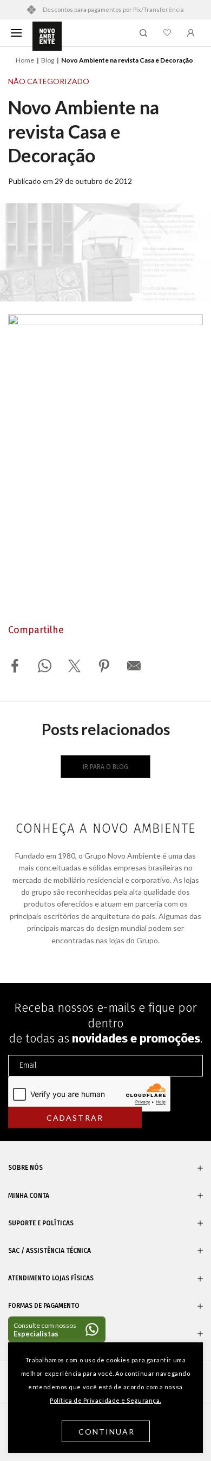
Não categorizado (48, 81)
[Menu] (16, 32)
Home (25, 60)
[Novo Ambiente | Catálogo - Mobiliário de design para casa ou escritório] (47, 37)
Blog (47, 60)
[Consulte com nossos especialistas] (57, 1329)
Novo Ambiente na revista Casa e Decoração (83, 131)
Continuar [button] (106, 1431)
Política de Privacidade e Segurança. (105, 1400)
